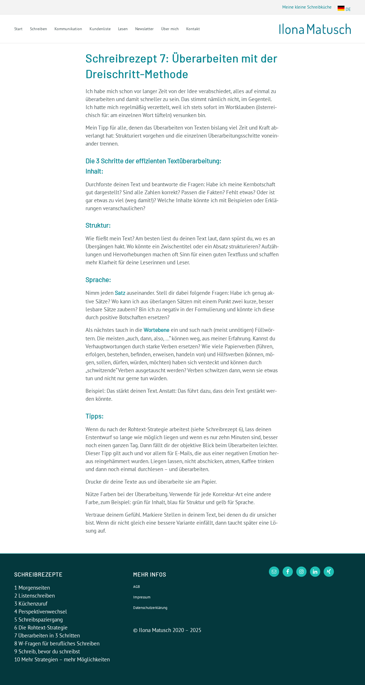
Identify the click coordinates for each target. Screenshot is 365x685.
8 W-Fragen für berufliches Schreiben (57, 643)
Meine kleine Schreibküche (307, 7)
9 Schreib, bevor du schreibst (47, 651)
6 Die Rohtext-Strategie (41, 627)
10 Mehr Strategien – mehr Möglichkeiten (62, 659)
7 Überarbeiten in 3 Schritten (47, 635)
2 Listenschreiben (34, 595)
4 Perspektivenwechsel (40, 611)
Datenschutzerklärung (150, 607)
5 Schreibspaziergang (38, 619)
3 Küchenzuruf (30, 603)
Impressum (142, 597)
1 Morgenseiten (32, 587)
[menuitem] (307, 7)
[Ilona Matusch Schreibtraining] (315, 29)
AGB (136, 586)
